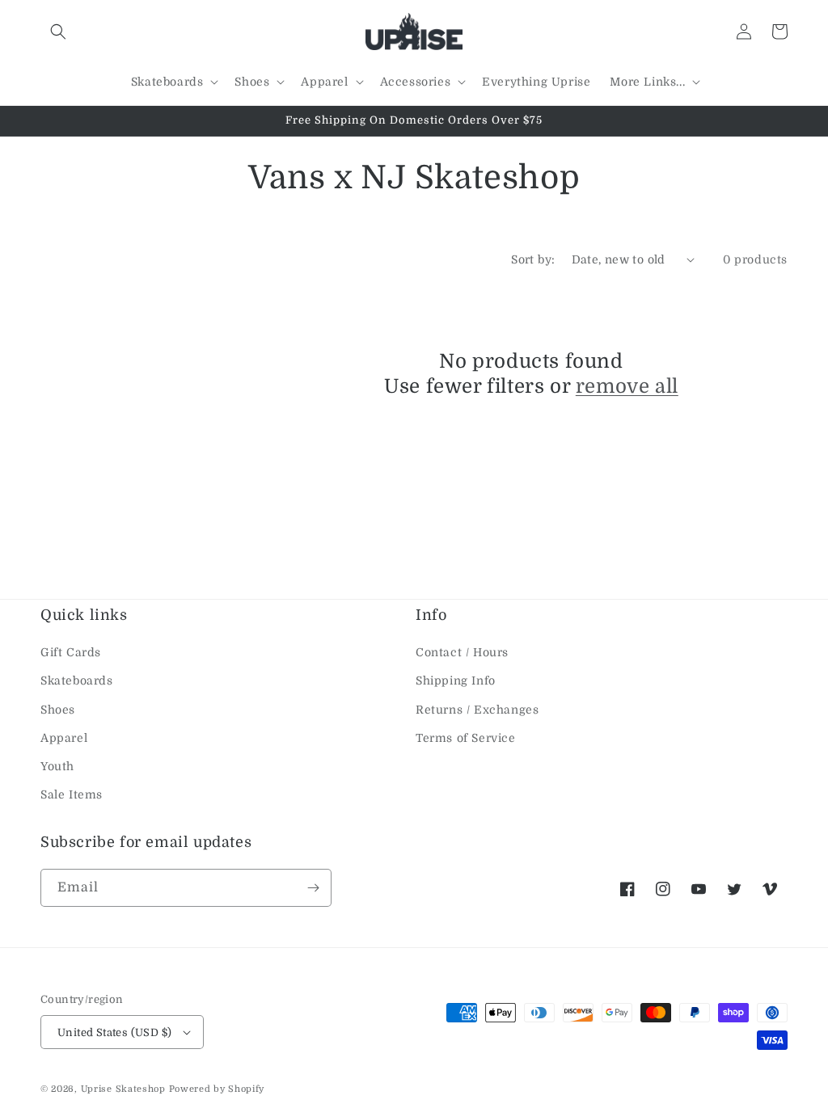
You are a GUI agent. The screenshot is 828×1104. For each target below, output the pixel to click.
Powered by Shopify (217, 1089)
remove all (627, 386)
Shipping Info (456, 680)
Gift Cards (70, 652)
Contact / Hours (462, 652)
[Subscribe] (313, 888)
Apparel (63, 737)
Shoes (57, 709)
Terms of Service (466, 737)
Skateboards (76, 680)
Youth (57, 766)
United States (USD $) (114, 1032)
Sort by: (533, 259)
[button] (58, 31)
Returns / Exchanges (477, 709)
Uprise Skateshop (123, 1089)
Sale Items (71, 794)
